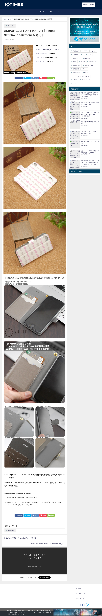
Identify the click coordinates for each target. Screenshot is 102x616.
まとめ (74, 61)
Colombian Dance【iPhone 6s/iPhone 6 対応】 (46, 544)
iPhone (85, 69)
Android (75, 79)
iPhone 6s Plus (93, 61)
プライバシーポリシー (82, 593)
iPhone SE (11, 26)
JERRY (83, 61)
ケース (94, 51)
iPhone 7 (86, 72)
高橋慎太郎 (76, 51)
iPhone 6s (75, 54)
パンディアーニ (85, 79)
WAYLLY (85, 51)
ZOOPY (89, 54)
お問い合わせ (89, 4)
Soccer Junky (76, 72)
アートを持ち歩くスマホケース (81, 76)
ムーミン (75, 83)
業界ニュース (76, 58)
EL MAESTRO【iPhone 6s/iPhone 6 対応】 (21, 538)
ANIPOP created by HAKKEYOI (47, 49)
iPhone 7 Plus (76, 65)
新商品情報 (76, 69)
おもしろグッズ (89, 65)
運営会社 (78, 588)
